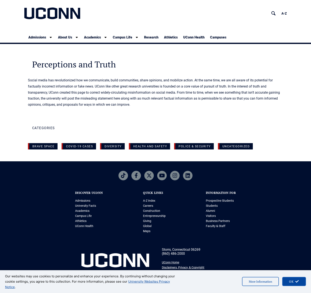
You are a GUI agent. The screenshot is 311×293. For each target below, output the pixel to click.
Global (147, 226)
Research (151, 37)
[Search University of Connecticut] (273, 13)
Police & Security (195, 146)
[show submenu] (50, 37)
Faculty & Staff (215, 226)
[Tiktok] (123, 175)
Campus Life (122, 37)
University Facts (85, 205)
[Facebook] (136, 175)
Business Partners (218, 221)
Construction (151, 210)
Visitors (211, 216)
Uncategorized (236, 146)
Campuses (218, 37)
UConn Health (194, 37)
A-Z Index (149, 200)
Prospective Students (220, 200)
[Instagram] (175, 175)
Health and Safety (150, 146)
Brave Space (43, 146)
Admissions (37, 37)
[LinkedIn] (188, 175)
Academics (92, 37)
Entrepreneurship (154, 216)
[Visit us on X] (149, 175)
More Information (260, 281)
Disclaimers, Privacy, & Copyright (183, 267)
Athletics (171, 37)
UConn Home (170, 262)
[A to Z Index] (284, 13)
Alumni (210, 210)
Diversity (113, 146)
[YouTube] (162, 175)
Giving (147, 221)
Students (212, 205)
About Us (65, 37)
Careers (148, 205)
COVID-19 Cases (79, 146)
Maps (146, 231)
